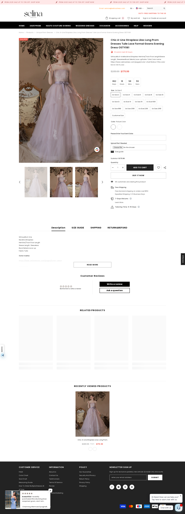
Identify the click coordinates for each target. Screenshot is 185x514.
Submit (155, 477)
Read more (92, 264)
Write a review (114, 284)
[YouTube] (132, 487)
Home (21, 32)
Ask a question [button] (114, 290)
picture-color (90, 449)
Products (29, 32)
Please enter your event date (122, 133)
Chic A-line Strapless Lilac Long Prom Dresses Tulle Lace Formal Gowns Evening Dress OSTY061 (92, 440)
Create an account (158, 18)
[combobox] (154, 8)
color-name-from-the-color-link (95, 449)
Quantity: (114, 162)
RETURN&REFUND (117, 227)
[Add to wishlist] (158, 167)
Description (58, 227)
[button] (20, 182)
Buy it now (138, 175)
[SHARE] (164, 168)
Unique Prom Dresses (44, 32)
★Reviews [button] (183, 259)
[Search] (156, 8)
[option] (61, 100)
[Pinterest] (125, 487)
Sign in (146, 18)
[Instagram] (118, 487)
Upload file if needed (119, 143)
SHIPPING (95, 227)
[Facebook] (111, 487)
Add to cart (140, 167)
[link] (36, 364)
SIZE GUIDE (78, 227)
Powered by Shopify (43, 506)
